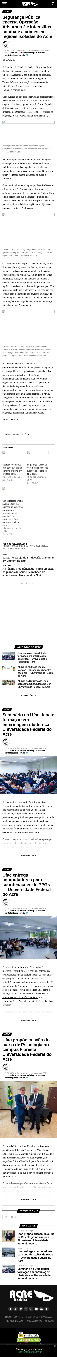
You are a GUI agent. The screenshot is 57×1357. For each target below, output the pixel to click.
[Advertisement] (28, 613)
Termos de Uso (14, 1321)
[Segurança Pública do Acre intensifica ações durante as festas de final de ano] (38, 457)
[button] (28, 132)
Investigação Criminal (16, 546)
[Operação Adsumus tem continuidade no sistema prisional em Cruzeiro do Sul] (13, 457)
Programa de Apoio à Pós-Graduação (20, 997)
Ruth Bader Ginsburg (15, 549)
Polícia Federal (39, 546)
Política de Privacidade (39, 1317)
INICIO (8, 1317)
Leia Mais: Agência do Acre (15, 434)
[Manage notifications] (26, 1340)
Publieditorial (34, 1321)
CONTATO (18, 1317)
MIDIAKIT (49, 1321)
